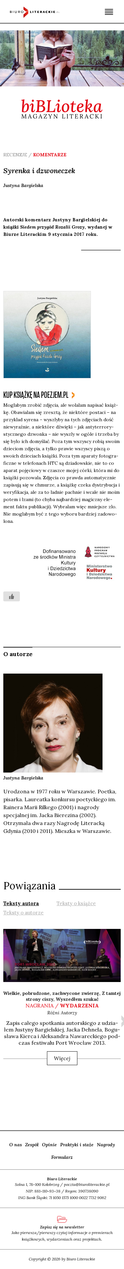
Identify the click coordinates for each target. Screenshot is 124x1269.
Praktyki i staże (77, 1145)
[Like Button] (11, 596)
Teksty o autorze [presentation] (23, 912)
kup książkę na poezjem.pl (35, 395)
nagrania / (62, 1005)
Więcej (62, 1058)
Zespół (32, 1145)
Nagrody (106, 1145)
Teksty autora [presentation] (21, 903)
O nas (15, 1145)
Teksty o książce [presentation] (76, 903)
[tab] (21, 902)
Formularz (62, 1157)
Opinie (49, 1145)
